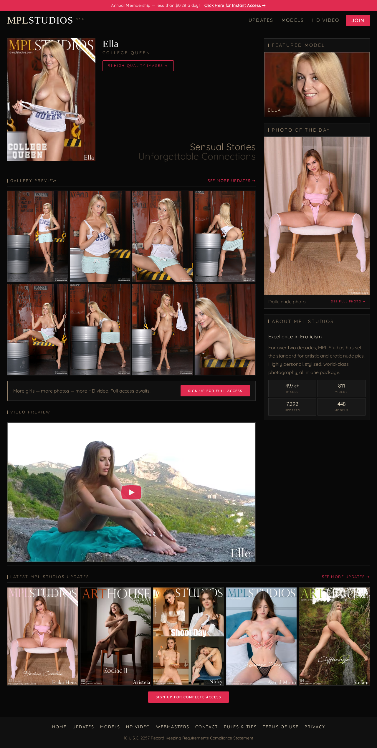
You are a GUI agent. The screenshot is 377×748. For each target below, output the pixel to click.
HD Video (325, 20)
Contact (206, 726)
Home (59, 726)
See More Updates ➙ (232, 180)
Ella (110, 43)
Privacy (315, 726)
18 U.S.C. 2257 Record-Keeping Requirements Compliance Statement (188, 738)
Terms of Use (281, 726)
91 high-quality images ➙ (138, 65)
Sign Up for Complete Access (188, 697)
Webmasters (172, 726)
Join (358, 20)
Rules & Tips (240, 726)
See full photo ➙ (348, 301)
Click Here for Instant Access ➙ (235, 5)
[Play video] (131, 492)
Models (293, 20)
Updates (261, 20)
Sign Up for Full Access (215, 391)
